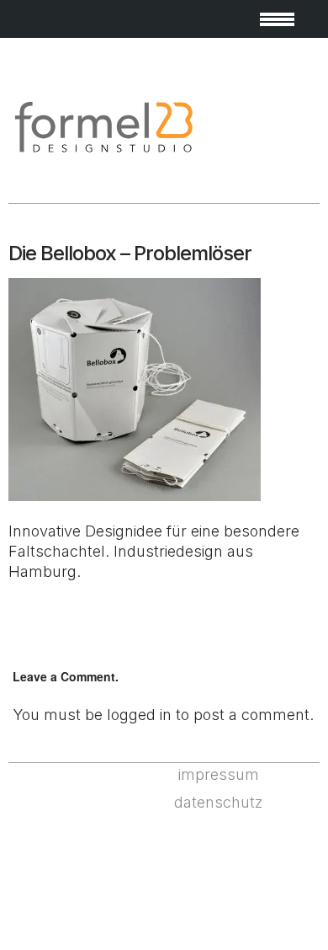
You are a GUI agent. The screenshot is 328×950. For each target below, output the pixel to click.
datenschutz (218, 802)
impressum (218, 774)
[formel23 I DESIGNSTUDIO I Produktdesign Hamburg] (102, 152)
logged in (139, 714)
